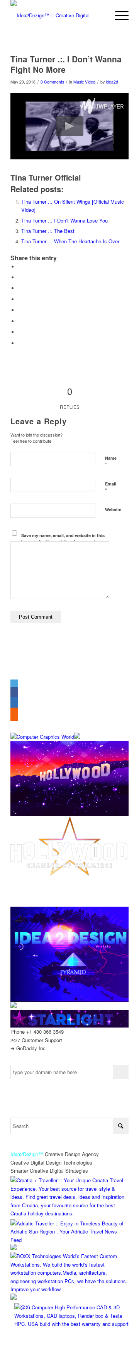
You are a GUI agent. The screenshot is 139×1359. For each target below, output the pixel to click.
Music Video (84, 82)
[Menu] (118, 15)
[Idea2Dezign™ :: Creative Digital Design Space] (57, 15)
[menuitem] (118, 15)
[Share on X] (20, 277)
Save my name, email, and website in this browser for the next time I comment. (63, 538)
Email (110, 487)
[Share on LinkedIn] (20, 299)
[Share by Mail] (20, 343)
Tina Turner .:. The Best (48, 230)
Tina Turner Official (45, 177)
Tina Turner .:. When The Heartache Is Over (70, 241)
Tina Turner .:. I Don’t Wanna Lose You (64, 220)
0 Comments (52, 82)
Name (111, 461)
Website (113, 509)
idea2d (112, 82)
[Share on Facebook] (20, 266)
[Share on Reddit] (20, 332)
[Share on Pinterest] (20, 288)
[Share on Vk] (20, 321)
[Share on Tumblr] (20, 310)
